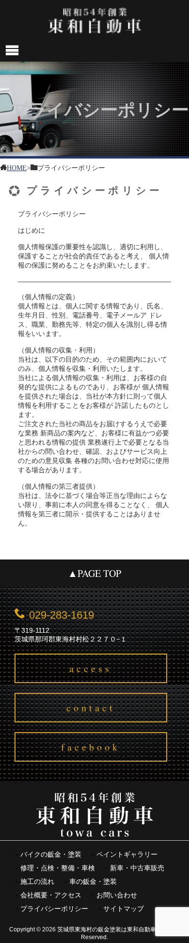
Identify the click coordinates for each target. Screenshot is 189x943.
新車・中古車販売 (137, 868)
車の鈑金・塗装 (93, 881)
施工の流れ (37, 881)
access (90, 668)
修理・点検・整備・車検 (57, 868)
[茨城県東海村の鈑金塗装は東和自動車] (94, 20)
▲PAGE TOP (94, 573)
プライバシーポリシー (54, 908)
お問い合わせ (116, 895)
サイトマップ (123, 908)
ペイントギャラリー (127, 854)
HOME (17, 167)
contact (90, 707)
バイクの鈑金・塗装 (50, 854)
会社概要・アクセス (50, 895)
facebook (90, 746)
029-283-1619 (61, 615)
